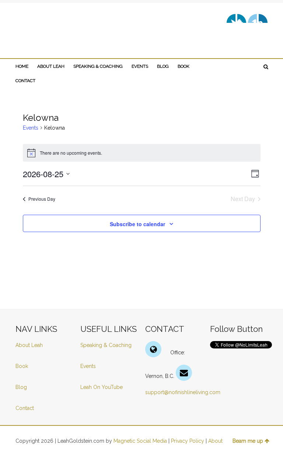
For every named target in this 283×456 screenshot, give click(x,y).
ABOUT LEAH (50, 66)
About (215, 441)
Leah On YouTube (101, 387)
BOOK (183, 66)
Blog (21, 387)
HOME (21, 66)
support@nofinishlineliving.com (182, 392)
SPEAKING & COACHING (98, 66)
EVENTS (140, 66)
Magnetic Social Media (140, 441)
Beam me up (248, 441)
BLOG (163, 66)
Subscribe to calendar (137, 224)
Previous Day (41, 199)
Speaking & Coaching (106, 345)
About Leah (29, 345)
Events (30, 128)
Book (21, 366)
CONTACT (25, 80)
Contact (24, 408)
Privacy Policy (187, 441)
